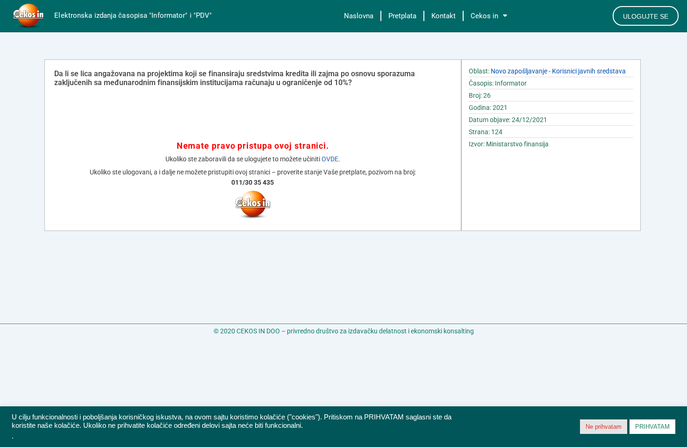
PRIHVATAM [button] (652, 426)
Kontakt (443, 16)
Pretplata (402, 16)
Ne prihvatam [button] (604, 426)
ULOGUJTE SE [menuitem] (645, 16)
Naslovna (358, 16)
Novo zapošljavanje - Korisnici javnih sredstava (558, 71)
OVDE (330, 159)
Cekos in (484, 16)
